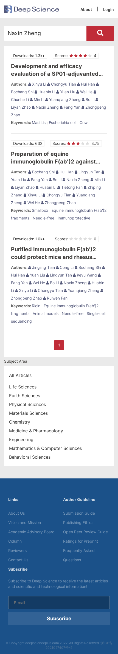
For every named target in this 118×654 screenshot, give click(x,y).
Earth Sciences (24, 395)
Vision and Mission (24, 522)
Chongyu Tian (63, 84)
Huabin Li (46, 91)
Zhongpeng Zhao (60, 202)
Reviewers (17, 550)
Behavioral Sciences (29, 457)
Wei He (85, 91)
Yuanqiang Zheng (64, 99)
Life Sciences (22, 387)
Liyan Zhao (24, 187)
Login (108, 9)
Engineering (21, 439)
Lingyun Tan (88, 172)
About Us (16, 513)
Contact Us (18, 559)
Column (15, 541)
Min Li (38, 99)
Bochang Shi (43, 172)
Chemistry (19, 422)
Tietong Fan (71, 187)
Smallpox (40, 210)
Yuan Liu (67, 91)
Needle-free (43, 218)
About (86, 9)
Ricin (36, 305)
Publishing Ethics (78, 522)
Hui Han (87, 84)
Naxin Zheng (47, 107)
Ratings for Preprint (80, 541)
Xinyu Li (38, 84)
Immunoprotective (74, 218)
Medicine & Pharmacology (36, 430)
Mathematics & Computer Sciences (45, 448)
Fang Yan (71, 107)
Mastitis (39, 122)
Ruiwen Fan (57, 298)
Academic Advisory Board (31, 531)
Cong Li (66, 267)
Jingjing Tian (43, 267)
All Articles (20, 375)
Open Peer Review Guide (85, 531)
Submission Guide (79, 513)
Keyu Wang (86, 275)
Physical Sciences (27, 404)
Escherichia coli (62, 122)
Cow (84, 122)
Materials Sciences (28, 413)
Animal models (45, 313)
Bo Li (89, 99)
